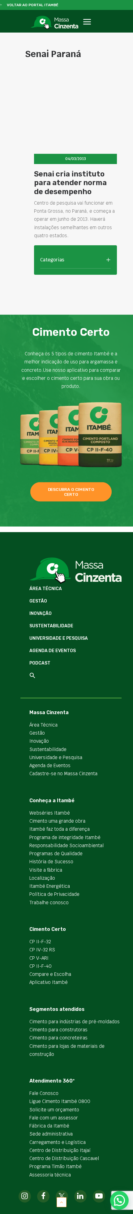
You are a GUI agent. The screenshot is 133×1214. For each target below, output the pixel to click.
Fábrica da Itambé (49, 1126)
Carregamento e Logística (57, 1142)
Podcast (39, 663)
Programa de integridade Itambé (65, 837)
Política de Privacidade (54, 894)
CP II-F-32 (40, 942)
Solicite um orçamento (54, 1110)
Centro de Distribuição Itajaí (60, 1150)
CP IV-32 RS (42, 950)
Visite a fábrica (45, 870)
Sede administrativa (51, 1134)
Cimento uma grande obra (57, 821)
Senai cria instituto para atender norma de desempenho (70, 183)
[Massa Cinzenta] (54, 22)
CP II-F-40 (40, 966)
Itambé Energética (49, 886)
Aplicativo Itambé (48, 982)
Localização (42, 878)
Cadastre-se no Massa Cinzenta (63, 773)
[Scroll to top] (61, 1202)
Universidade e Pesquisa (58, 638)
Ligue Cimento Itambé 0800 (59, 1101)
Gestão (38, 601)
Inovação (40, 613)
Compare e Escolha (50, 974)
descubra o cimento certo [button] (71, 492)
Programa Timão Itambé (55, 1166)
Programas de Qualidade (56, 853)
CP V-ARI (39, 958)
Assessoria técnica (50, 1175)
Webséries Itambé (49, 813)
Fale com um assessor (53, 1118)
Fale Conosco (43, 1093)
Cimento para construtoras (58, 1030)
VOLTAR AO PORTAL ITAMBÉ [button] (32, 5)
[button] (87, 29)
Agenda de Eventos (52, 650)
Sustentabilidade (51, 626)
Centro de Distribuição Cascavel (64, 1158)
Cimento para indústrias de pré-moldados (74, 1022)
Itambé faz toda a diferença (59, 829)
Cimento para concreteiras (58, 1038)
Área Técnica (45, 588)
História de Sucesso (51, 862)
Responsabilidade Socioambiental (66, 845)
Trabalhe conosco (49, 902)
